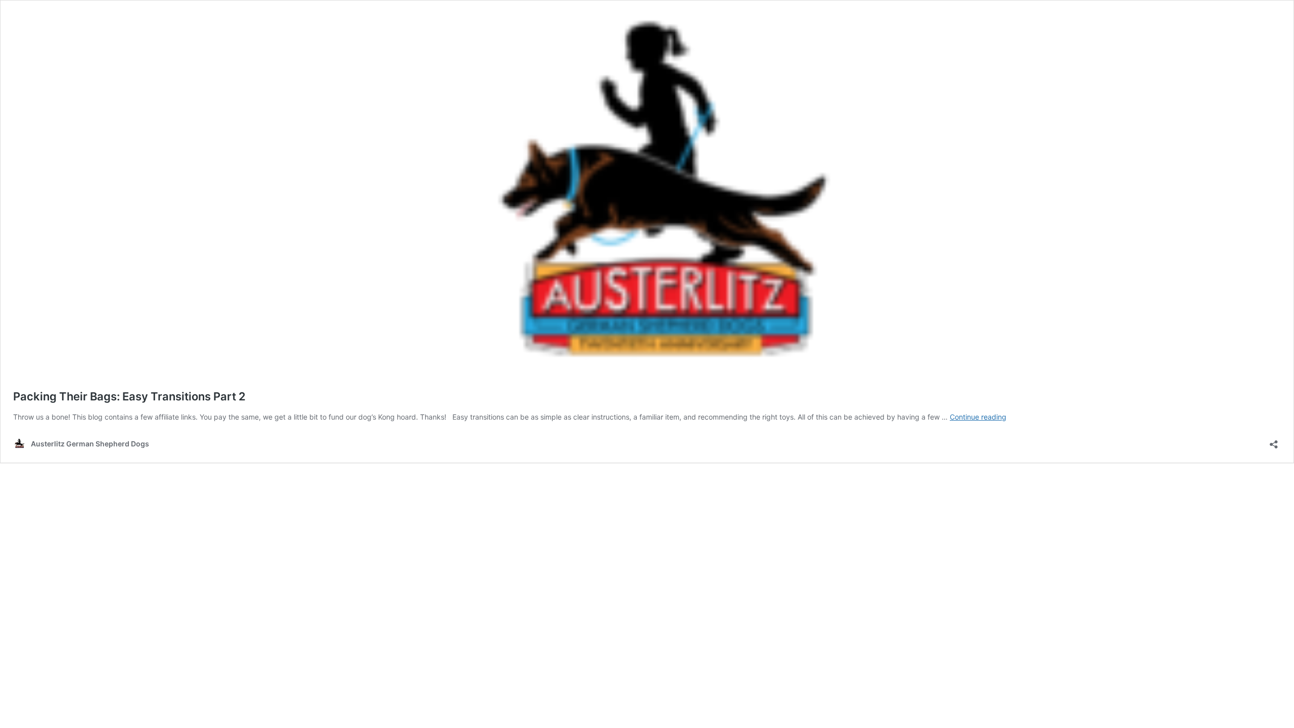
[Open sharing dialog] (1274, 441)
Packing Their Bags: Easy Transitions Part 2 (129, 396)
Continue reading (978, 417)
